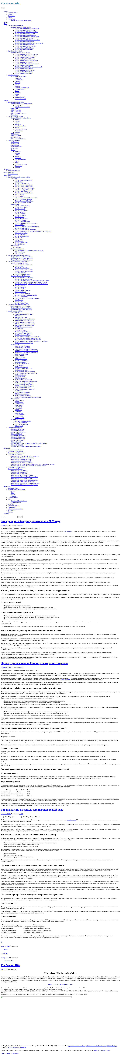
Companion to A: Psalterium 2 (19, 472)
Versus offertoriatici (20, 99)
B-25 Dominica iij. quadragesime (24, 384)
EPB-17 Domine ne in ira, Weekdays (25, 229)
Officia (17, 84)
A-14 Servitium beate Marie (22, 335)
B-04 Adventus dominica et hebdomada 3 (26, 351)
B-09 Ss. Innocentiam (21, 359)
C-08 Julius (18, 411)
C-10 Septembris (19, 414)
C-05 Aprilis (18, 406)
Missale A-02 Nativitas (17, 430)
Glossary (10, 512)
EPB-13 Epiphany (20, 225)
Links (9, 499)
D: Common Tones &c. (17, 249)
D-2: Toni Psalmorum (21, 422)
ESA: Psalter (15, 134)
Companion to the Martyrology (16, 453)
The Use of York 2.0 (13, 505)
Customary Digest (13, 497)
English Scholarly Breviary (15, 116)
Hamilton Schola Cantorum (19, 501)
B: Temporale (15, 143)
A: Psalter (14, 178)
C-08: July (18, 247)
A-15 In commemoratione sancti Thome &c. (27, 336)
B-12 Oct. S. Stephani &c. (22, 363)
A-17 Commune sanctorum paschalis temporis (28, 339)
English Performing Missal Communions (26, 32)
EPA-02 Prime (19, 182)
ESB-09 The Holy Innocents (23, 290)
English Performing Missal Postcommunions (27, 40)
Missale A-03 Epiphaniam (18, 432)
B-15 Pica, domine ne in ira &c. (24, 368)
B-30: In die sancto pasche (22, 392)
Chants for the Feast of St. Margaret (21, 20)
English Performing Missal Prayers (24, 41)
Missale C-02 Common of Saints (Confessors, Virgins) (26, 446)
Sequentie (17, 92)
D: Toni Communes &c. (18, 419)
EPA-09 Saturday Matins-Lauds (24, 193)
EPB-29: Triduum (20, 244)
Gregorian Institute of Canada (102, 1050)
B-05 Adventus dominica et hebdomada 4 (26, 352)
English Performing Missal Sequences (25, 46)
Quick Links (11, 16)
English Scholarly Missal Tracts (24, 71)
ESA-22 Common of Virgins (23, 274)
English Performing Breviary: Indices (21, 103)
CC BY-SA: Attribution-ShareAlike (16, 1047)
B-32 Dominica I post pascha (23, 395)
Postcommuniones (20, 89)
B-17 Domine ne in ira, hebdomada (25, 371)
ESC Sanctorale (15, 137)
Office (6, 100)
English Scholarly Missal (15, 51)
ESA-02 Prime (19, 266)
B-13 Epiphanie (19, 365)
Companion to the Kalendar (15, 450)
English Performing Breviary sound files (19, 177)
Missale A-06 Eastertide (18, 437)
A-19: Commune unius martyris (24, 343)
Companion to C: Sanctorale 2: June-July (22, 481)
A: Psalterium (15, 142)
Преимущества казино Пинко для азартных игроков (34, 663)
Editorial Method (12, 12)
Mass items (18, 158)
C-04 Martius (18, 405)
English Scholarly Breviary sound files (18, 261)
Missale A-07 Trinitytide (18, 438)
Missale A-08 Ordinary (17, 440)
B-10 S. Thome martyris (21, 360)
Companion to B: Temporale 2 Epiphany (22, 475)
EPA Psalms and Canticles (22, 107)
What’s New (11, 19)
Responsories (18, 131)
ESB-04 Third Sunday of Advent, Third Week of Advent (31, 282)
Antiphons (18, 119)
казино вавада (68, 531)
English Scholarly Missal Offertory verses (26, 60)
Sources (10, 17)
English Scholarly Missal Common (21, 306)
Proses (17, 162)
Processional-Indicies (14, 170)
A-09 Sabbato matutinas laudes (23, 327)
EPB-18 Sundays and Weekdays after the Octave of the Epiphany (33, 231)
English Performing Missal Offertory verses (27, 36)
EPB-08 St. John (19, 217)
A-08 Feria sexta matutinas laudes (24, 325)
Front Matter (14, 115)
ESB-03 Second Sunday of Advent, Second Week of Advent (32, 280)
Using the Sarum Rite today (15, 509)
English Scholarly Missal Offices (24, 62)
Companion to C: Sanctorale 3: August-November (25, 483)
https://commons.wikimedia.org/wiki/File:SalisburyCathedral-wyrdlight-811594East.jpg (92, 1046)
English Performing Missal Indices (21, 27)
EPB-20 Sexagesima (20, 234)
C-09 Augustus (19, 413)
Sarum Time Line (13, 174)
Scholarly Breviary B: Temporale (20, 276)
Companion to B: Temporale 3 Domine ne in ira (24, 477)
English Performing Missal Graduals (25, 33)
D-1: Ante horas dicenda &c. (23, 421)
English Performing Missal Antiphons (25, 30)
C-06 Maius (18, 408)
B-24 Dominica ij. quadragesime (24, 383)
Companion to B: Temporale (19, 473)
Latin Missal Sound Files (15, 427)
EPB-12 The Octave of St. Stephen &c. (26, 223)
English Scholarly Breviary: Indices (21, 118)
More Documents (9, 172)
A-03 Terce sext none (21, 317)
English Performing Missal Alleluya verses (27, 28)
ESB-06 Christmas (20, 285)
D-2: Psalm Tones (20, 252)
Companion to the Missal (15, 454)
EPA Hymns (18, 105)
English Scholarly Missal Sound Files (18, 304)
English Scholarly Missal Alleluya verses (26, 54)
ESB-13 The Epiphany (21, 296)
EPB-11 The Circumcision (22, 221)
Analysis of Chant (13, 488)
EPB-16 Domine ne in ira (22, 228)
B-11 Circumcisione (20, 362)
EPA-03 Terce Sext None (22, 183)
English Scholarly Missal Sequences (25, 70)
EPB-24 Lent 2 (19, 237)
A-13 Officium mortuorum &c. (23, 333)
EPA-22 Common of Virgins (23, 202)
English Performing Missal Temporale (22, 258)
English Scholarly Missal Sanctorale (21, 308)
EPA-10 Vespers (19, 194)
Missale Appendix (16, 442)
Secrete (17, 91)
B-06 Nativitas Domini (21, 354)
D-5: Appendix (19, 253)
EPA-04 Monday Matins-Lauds (24, 185)
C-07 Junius (18, 410)
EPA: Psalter (14, 108)
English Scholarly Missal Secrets (24, 68)
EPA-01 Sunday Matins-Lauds (23, 180)
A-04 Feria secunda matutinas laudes (25, 319)
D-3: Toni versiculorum (21, 424)
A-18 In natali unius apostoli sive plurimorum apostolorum (31, 341)
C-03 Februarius (19, 403)
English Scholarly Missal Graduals (24, 57)
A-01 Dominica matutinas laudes (24, 314)
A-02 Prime (18, 316)
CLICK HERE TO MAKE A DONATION (60, 985)
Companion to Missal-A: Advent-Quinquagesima (25, 456)
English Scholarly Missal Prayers (24, 65)
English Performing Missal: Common (21, 260)
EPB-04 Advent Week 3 (21, 210)
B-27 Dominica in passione (22, 387)
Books (6, 22)
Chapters (17, 121)
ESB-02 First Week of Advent (23, 279)
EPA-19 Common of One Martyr (24, 201)
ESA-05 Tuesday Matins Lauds (24, 271)
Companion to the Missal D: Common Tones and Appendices (28, 465)
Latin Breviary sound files (15, 311)
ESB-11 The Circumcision (22, 293)
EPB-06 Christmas (20, 213)
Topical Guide (12, 507)
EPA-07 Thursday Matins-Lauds (24, 190)
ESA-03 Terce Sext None (22, 268)
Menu (2, 8)
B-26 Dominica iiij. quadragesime (24, 386)
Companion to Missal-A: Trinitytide (21, 459)
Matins (13, 494)
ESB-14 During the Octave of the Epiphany (27, 298)
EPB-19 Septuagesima (21, 233)
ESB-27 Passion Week (21, 303)
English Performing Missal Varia (24, 49)
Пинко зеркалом (65, 679)
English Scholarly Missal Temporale (21, 309)
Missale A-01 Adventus (17, 429)
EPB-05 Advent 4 (20, 212)
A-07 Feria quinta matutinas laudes (24, 324)
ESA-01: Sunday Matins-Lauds (24, 265)
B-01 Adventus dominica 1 (22, 346)
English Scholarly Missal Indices (20, 52)
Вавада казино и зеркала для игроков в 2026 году (32, 809)
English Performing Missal (15, 25)
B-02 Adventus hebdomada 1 (23, 347)
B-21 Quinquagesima (21, 378)
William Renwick (16, 502)
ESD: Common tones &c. (18, 138)
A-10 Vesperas (19, 328)
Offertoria (17, 83)
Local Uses (11, 504)
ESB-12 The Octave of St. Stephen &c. (26, 295)
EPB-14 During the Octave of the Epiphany (27, 226)
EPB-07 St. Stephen (20, 215)
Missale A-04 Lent (16, 434)
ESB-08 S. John (19, 288)
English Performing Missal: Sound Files (19, 255)
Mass (5, 24)
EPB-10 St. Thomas (20, 220)
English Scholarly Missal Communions (26, 56)
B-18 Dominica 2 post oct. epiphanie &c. (26, 373)
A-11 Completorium (20, 330)
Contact (6, 513)
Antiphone (18, 78)
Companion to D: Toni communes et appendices (24, 485)
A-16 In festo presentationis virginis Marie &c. (28, 338)
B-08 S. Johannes (20, 357)
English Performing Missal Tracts (24, 48)
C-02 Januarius (19, 402)
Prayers (17, 127)
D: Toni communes (16, 146)
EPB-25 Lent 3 (19, 239)
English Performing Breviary (16, 102)
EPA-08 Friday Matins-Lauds (23, 191)
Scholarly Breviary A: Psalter (19, 263)
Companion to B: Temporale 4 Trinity (21, 478)
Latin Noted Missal (13, 75)
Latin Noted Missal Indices (18, 76)
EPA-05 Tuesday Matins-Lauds (24, 186)
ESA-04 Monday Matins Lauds (24, 269)
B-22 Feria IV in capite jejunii (23, 379)
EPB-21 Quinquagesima (22, 236)
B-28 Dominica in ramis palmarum (24, 389)
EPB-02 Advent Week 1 (21, 207)
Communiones (19, 79)
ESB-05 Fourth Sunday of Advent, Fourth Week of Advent (31, 284)
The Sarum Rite (8, 961)
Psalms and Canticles (21, 129)
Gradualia (17, 81)
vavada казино (71, 820)
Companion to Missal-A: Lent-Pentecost (22, 458)
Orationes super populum (22, 87)
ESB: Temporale (16, 135)
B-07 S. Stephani (19, 355)
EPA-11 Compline (20, 196)
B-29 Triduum (19, 391)
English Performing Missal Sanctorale (21, 257)
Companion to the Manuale (15, 451)
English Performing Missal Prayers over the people (29, 43)
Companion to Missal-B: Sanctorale (21, 461)
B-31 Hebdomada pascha (22, 394)
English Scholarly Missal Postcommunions (27, 64)
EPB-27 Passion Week (21, 242)
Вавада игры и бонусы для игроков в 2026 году (30, 521)
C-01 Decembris (19, 400)
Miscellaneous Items (20, 126)
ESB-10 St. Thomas (20, 292)
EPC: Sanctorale (16, 111)
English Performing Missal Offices (24, 38)
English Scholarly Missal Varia (23, 73)
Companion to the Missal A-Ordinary (21, 462)
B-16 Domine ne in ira (21, 370)
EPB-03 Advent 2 (20, 209)
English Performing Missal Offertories (25, 35)
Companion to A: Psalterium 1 (19, 470)
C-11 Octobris (19, 416)
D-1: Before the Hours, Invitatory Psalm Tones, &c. (29, 250)
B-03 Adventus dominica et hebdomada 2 (26, 349)
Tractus (17, 94)
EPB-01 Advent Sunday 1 (22, 205)
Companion (7, 448)
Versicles (17, 132)
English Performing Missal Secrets (24, 44)
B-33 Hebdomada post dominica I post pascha (28, 397)
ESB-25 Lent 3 (19, 300)
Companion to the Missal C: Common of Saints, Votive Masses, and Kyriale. (32, 464)
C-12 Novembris (19, 418)
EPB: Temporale (16, 110)
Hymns (17, 123)
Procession (7, 169)
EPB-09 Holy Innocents (21, 218)
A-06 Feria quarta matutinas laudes (24, 322)
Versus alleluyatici (20, 97)
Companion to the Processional (16, 467)
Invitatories (18, 124)
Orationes (17, 86)
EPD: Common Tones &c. (18, 113)
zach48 (21, 525)
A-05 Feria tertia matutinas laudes (24, 320)
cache (5, 949)
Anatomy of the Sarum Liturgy (16, 489)
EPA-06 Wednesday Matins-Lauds (24, 188)
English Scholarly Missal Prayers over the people (28, 67)
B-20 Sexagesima (20, 376)
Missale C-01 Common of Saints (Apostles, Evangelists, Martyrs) (29, 443)
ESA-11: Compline (20, 272)
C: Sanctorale (15, 145)
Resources (7, 486)
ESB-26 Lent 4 (19, 301)
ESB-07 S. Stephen (20, 287)
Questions (10, 14)
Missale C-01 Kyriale (17, 445)
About (6, 11)
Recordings (7, 175)
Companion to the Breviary (15, 469)
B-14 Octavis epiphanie (21, 367)
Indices (13, 150)
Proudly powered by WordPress (10, 1053)
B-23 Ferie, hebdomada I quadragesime (26, 381)
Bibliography (11, 510)
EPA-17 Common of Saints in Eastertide (26, 198)
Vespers (13, 496)
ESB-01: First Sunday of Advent (24, 277)
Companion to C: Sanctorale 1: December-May (24, 480)
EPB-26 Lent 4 (19, 241)
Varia (16, 95)
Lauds (13, 491)
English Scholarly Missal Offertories (25, 59)
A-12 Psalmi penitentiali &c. (23, 331)
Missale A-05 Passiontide (18, 435)
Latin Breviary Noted (14, 140)
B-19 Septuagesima (20, 375)
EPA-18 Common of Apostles (23, 199)
